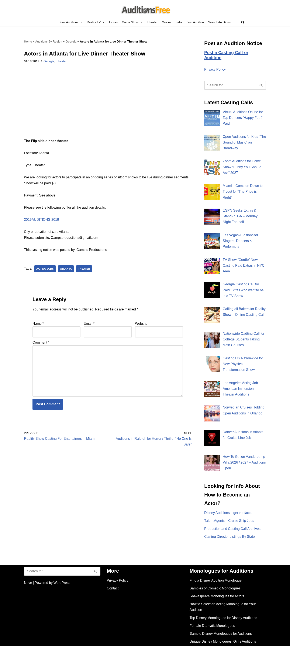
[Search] (242, 22)
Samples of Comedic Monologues (215, 588)
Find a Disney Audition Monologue (216, 580)
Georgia (71, 41)
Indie (179, 22)
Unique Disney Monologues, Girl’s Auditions (223, 641)
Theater (152, 22)
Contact (112, 588)
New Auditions (68, 22)
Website (141, 323)
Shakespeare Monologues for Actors (217, 596)
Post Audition (195, 22)
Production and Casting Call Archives (232, 529)
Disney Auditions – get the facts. (228, 513)
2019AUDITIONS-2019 (41, 219)
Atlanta (66, 268)
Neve (28, 583)
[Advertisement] (107, 106)
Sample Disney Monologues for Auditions (221, 633)
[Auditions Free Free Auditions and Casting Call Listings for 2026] (145, 9)
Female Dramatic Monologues (212, 626)
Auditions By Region (48, 41)
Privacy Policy (215, 69)
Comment (40, 342)
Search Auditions (219, 22)
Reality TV (94, 22)
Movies (166, 22)
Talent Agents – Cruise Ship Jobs (229, 520)
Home (28, 41)
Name (38, 323)
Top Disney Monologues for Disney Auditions (223, 618)
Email (89, 323)
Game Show (130, 22)
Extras (113, 22)
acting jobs (45, 268)
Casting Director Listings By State (229, 536)
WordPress (61, 583)
